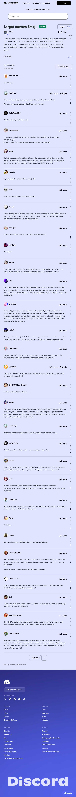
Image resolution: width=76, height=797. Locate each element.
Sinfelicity (12, 245)
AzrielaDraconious (15, 615)
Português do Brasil (13, 689)
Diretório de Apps (10, 720)
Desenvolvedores (10, 751)
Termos (44, 731)
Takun (11, 151)
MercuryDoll (13, 443)
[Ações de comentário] (70, 85)
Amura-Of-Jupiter (15, 553)
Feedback (26, 3)
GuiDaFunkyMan (14, 113)
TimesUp (12, 172)
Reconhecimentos (48, 745)
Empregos (45, 713)
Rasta (11, 189)
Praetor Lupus (13, 76)
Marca (44, 716)
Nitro (6, 713)
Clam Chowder (14, 633)
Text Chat (46, 9)
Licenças (45, 748)
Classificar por (63, 66)
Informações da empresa (50, 751)
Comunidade (8, 748)
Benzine (11, 207)
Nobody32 (12, 228)
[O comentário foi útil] (70, 75)
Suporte (7, 731)
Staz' (10, 479)
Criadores (7, 745)
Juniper (11, 262)
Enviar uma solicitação (41, 3)
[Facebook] (5, 56)
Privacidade (46, 734)
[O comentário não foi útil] (70, 82)
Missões (7, 755)
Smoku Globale (14, 579)
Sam (10, 281)
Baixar (6, 710)
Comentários (8, 741)
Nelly (10, 31)
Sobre (44, 710)
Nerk (10, 597)
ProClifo (11, 330)
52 (71, 57)
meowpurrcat (13, 348)
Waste (11, 518)
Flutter (11, 460)
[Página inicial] (11, 3)
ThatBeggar (13, 500)
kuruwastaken (13, 130)
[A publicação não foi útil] (70, 38)
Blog (5, 738)
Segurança (7, 734)
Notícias (45, 720)
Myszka (11, 402)
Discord (28, 9)
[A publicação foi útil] (70, 32)
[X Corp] (7, 56)
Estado (6, 716)
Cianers (11, 535)
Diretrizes (45, 741)
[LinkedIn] (10, 56)
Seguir (62, 27)
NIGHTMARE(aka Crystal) (17, 385)
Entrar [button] (63, 3)
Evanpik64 (12, 367)
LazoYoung (12, 93)
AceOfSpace (13, 304)
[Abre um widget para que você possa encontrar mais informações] (68, 793)
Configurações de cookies (51, 738)
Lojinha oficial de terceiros (13, 758)
